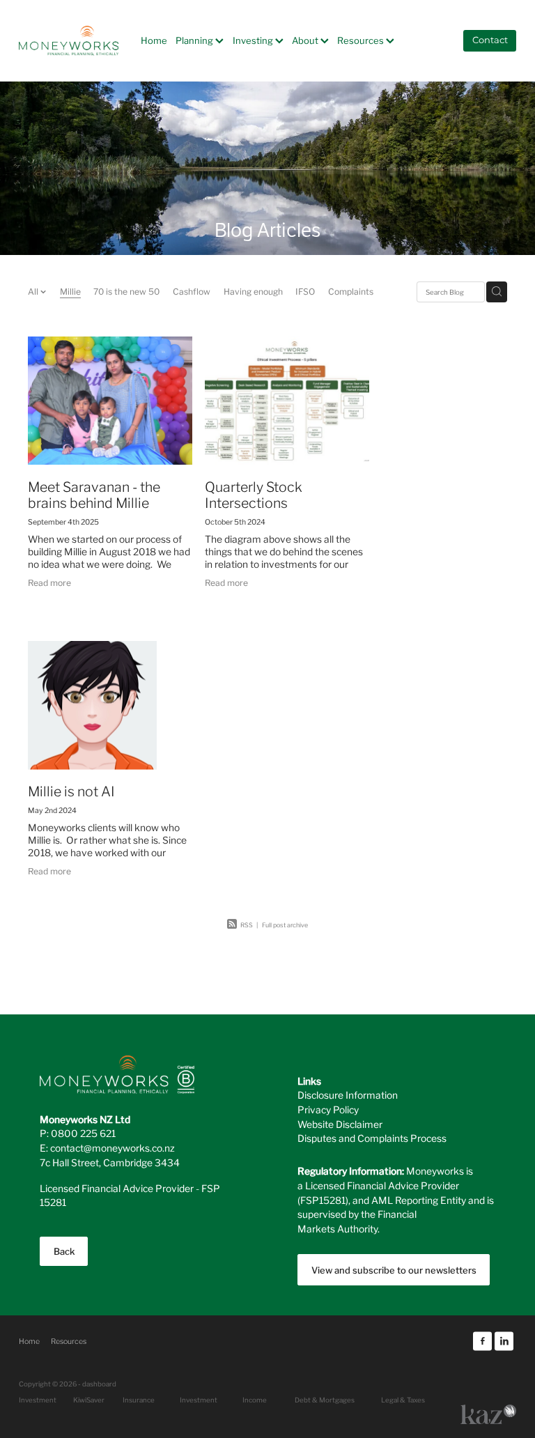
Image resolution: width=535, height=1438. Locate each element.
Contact (490, 40)
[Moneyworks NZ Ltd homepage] (68, 40)
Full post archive (285, 924)
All (34, 291)
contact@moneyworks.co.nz (112, 1147)
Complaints (350, 291)
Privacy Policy (328, 1109)
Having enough (253, 291)
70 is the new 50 (126, 291)
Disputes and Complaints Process (372, 1138)
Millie (70, 291)
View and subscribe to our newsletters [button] (393, 1269)
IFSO (305, 291)
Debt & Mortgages (325, 1400)
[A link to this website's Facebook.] (482, 1340)
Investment (198, 1400)
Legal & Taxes (403, 1400)
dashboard (99, 1384)
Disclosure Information (347, 1094)
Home (154, 40)
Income (254, 1400)
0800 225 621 (83, 1133)
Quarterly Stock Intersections (253, 493)
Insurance (139, 1400)
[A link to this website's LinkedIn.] (504, 1340)
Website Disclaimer (339, 1124)
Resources (361, 40)
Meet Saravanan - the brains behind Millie (94, 493)
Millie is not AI (71, 790)
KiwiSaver (88, 1400)
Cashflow (191, 291)
